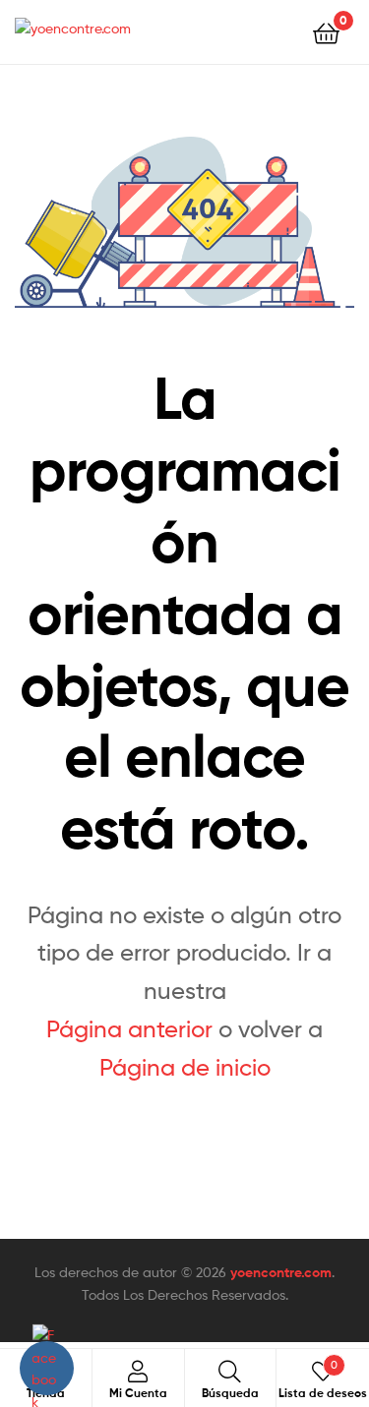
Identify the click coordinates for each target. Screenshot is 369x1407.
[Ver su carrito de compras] (326, 32)
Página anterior (129, 1029)
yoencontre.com (281, 1272)
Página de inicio (185, 1067)
